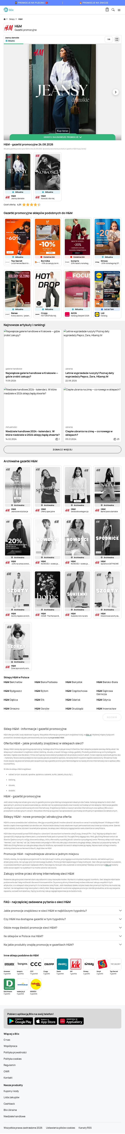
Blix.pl (88, 734)
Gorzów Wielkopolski (42, 710)
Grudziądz (74, 708)
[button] (62, 911)
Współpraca (10, 1046)
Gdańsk (73, 699)
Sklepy (12, 19)
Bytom (41, 691)
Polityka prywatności (15, 1052)
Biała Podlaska (46, 682)
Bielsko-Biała (107, 682)
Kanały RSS (85, 1127)
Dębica (11, 699)
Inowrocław (106, 708)
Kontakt (8, 1077)
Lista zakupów (11, 1097)
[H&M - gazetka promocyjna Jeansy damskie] (62, 92)
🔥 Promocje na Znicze (93, 2)
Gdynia (103, 699)
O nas (7, 1039)
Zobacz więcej (62, 449)
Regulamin (10, 1065)
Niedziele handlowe (14, 1116)
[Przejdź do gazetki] (117, 39)
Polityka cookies (12, 1058)
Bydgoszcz (13, 691)
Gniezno (11, 708)
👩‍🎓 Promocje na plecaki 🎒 (31, 2)
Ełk (39, 699)
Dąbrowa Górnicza (104, 692)
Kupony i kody (11, 1091)
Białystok (74, 682)
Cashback (9, 1103)
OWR (6, 1071)
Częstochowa (76, 691)
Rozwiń (112, 717)
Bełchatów (13, 682)
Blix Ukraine (10, 1110)
